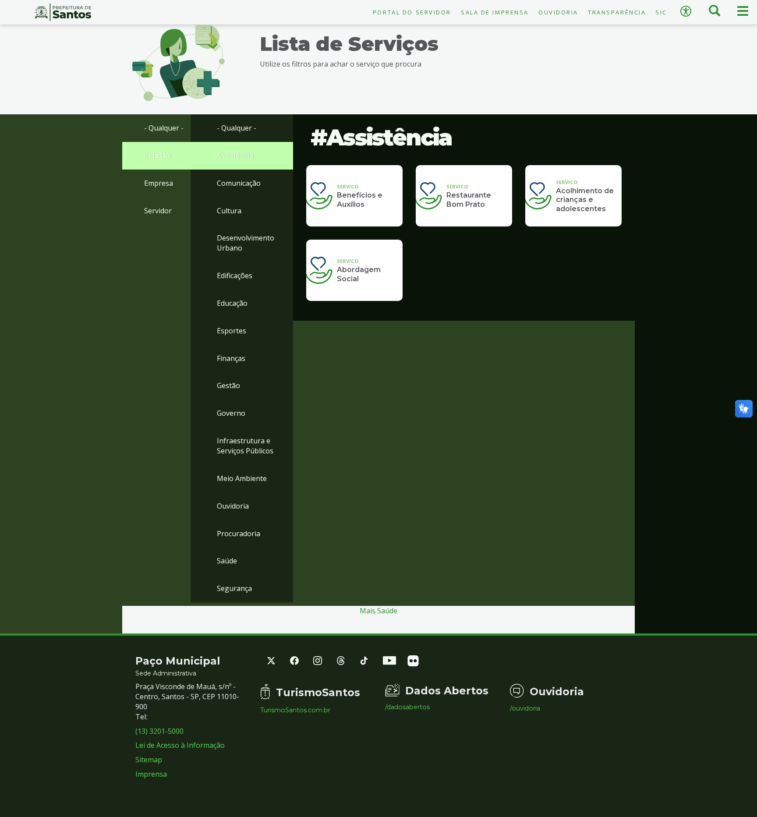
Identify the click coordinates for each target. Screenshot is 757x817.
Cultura (229, 211)
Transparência (617, 12)
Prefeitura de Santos (63, 12)
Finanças (231, 358)
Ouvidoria (558, 12)
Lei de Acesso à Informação (180, 745)
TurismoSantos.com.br (295, 710)
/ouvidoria (525, 708)
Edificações (234, 275)
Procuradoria (238, 533)
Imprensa (151, 774)
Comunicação (239, 183)
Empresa (158, 183)
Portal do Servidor (412, 12)
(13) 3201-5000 (159, 731)
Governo (231, 413)
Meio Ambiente (242, 478)
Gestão (228, 385)
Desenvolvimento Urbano (245, 243)
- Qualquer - (164, 128)
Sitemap (148, 759)
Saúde (227, 561)
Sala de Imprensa (495, 12)
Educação (232, 303)
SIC (661, 12)
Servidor (158, 211)
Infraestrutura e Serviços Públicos (245, 446)
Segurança (234, 588)
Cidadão (157, 155)
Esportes (231, 331)
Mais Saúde (378, 610)
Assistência (235, 155)
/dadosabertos (407, 707)
